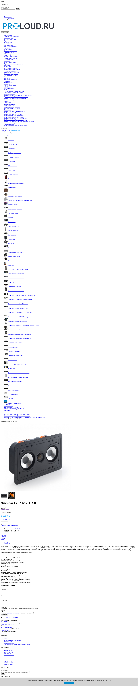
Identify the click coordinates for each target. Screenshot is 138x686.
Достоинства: (4, 594)
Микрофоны (7, 102)
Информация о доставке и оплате (13, 640)
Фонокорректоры (8, 59)
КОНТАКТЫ (7, 410)
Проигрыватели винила (10, 56)
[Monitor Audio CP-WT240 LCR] (37, 490)
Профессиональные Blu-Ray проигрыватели (16, 112)
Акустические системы (10, 39)
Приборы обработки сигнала (12, 108)
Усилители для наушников (11, 74)
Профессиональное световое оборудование (15, 125)
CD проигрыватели (9, 52)
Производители (8, 641)
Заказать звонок (15, 130)
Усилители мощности (10, 71)
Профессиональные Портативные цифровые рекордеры (19, 121)
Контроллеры (7, 110)
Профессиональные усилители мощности (15, 98)
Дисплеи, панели (8, 82)
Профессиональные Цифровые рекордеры (15, 120)
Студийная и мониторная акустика (13, 92)
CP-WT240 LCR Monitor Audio (12, 617)
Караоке (6, 41)
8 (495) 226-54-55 (8, 661)
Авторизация (10, 19)
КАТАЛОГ (7, 135)
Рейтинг (3, 610)
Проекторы (7, 78)
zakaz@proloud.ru (8, 662)
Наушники (7, 65)
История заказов (8, 652)
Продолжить (4, 614)
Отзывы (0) (7, 543)
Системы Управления (10, 85)
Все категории (8, 35)
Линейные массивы (9, 94)
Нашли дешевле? (5, 519)
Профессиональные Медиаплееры (13, 114)
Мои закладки (8, 653)
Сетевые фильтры (8, 76)
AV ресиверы (7, 43)
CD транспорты (8, 53)
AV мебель (7, 87)
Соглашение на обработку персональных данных (17, 644)
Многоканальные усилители (11, 72)
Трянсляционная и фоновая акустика (14, 91)
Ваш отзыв (4, 607)
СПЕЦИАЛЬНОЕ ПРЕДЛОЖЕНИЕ (14, 409)
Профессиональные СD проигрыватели (14, 111)
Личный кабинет (8, 650)
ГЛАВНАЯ (7, 404)
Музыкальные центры (10, 62)
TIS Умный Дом (8, 38)
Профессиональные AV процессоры (13, 115)
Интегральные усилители (11, 68)
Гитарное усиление (9, 124)
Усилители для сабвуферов (11, 75)
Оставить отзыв (5, 509)
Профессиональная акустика (11, 89)
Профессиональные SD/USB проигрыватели (16, 118)
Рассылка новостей (9, 655)
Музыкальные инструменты (11, 122)
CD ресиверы (7, 55)
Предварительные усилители (12, 69)
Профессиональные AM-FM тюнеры (14, 117)
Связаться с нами (8, 664)
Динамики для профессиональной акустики (16, 97)
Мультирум (7, 84)
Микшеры (6, 101)
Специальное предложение (11, 36)
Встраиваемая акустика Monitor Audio (24, 417)
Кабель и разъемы (9, 88)
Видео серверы (8, 49)
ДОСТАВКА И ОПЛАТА (11, 407)
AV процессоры (8, 42)
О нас (5, 638)
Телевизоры (7, 81)
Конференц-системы (9, 104)
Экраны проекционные (10, 79)
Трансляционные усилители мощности (14, 99)
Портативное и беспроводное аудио (13, 64)
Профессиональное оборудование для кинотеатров (18, 95)
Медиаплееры (7, 48)
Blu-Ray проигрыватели (10, 46)
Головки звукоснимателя (10, 58)
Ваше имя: (3, 589)
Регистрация (10, 18)
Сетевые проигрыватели (10, 51)
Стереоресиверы (8, 45)
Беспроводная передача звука (12, 107)
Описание (6, 542)
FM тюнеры (7, 61)
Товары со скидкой (9, 643)
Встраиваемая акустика (17, 416)
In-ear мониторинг (9, 105)
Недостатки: (4, 600)
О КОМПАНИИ (8, 406)
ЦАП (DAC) (7, 66)
